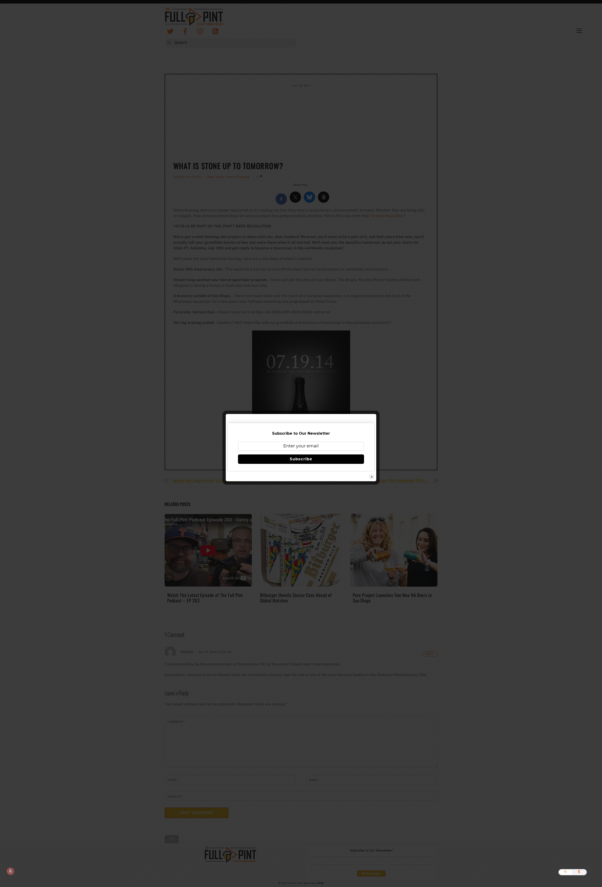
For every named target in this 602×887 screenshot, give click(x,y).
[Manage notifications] (10, 871)
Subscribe (301, 459)
